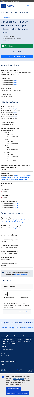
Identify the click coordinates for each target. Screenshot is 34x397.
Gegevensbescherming (7, 349)
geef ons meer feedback (27, 327)
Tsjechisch (16, 175)
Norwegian (26, 179)
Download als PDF (18, 56)
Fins (12, 179)
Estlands (22, 175)
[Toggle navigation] (31, 6)
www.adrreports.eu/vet (20, 274)
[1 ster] (2, 327)
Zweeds (15, 179)
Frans (30, 175)
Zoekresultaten (8, 17)
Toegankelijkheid (5, 355)
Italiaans (3, 177)
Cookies (3, 351)
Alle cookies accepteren (13, 388)
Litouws (13, 177)
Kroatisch (24, 220)
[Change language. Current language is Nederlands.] (28, 6)
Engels (15, 80)
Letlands (8, 177)
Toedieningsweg (5, 179)
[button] (17, 51)
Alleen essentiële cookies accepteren (17, 393)
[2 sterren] (4, 327)
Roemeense (25, 177)
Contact (3, 364)
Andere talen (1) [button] (23, 311)
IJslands (20, 179)
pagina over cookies (18, 378)
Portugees (19, 177)
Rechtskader (4, 353)
